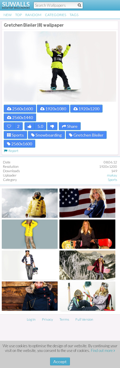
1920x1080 (55, 108)
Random (33, 15)
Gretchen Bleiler (88, 134)
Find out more (102, 350)
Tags (74, 15)
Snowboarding (48, 134)
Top (18, 15)
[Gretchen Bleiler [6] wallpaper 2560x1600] (87, 296)
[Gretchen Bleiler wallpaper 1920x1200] (87, 203)
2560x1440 (22, 117)
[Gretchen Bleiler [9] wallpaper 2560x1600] (30, 234)
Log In (31, 319)
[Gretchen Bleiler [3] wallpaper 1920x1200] (87, 265)
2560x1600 (22, 108)
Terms (64, 319)
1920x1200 (88, 108)
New (7, 15)
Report (12, 150)
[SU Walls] (12, 5)
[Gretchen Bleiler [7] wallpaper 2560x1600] (30, 296)
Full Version (84, 319)
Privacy (47, 319)
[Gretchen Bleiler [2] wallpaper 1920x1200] (30, 203)
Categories (55, 15)
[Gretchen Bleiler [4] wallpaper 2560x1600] (30, 265)
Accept (60, 361)
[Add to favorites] (9, 126)
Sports (17, 134)
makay (112, 175)
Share (71, 126)
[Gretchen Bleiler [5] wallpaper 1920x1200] (87, 234)
